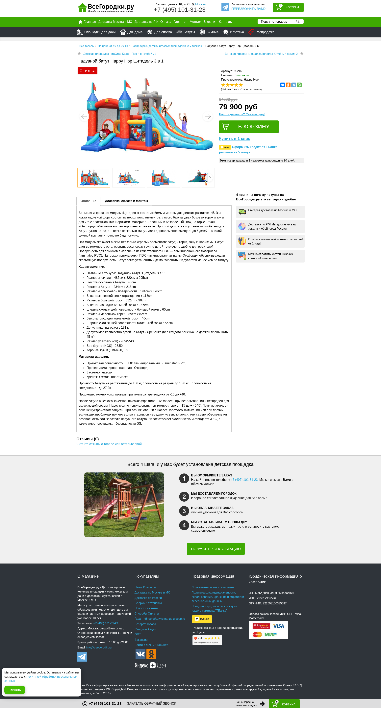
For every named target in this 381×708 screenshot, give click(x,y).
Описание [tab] (88, 201)
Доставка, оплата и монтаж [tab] (126, 201)
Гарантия (180, 21)
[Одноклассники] (288, 85)
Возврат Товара (145, 624)
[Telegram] (293, 85)
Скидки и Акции (145, 629)
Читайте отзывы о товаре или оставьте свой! (109, 444)
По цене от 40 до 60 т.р (113, 45)
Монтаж (195, 21)
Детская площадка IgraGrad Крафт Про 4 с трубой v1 (119, 53)
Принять (15, 690)
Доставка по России (148, 597)
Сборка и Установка (148, 603)
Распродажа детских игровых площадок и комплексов (167, 45)
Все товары (86, 45)
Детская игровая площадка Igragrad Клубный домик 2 (261, 53)
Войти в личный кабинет (151, 644)
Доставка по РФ (146, 21)
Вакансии (141, 639)
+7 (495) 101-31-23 (180, 9)
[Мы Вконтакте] (140, 653)
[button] (208, 116)
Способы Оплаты (147, 613)
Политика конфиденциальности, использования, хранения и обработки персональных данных (217, 597)
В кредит (210, 21)
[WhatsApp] (299, 85)
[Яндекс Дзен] (150, 664)
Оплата (165, 21)
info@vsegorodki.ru (99, 647)
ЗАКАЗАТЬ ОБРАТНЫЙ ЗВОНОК (151, 703)
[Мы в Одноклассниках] (151, 653)
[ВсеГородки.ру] (106, 8)
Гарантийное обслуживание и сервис (160, 618)
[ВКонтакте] (282, 85)
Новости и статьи (146, 608)
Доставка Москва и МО (115, 21)
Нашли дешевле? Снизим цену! (242, 114)
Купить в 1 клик (234, 138)
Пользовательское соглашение (212, 587)
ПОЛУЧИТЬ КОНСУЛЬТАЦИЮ (216, 549)
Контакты (226, 21)
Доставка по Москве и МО (152, 592)
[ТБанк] (202, 618)
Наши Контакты (145, 587)
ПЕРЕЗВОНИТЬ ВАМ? (248, 9)
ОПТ (138, 634)
